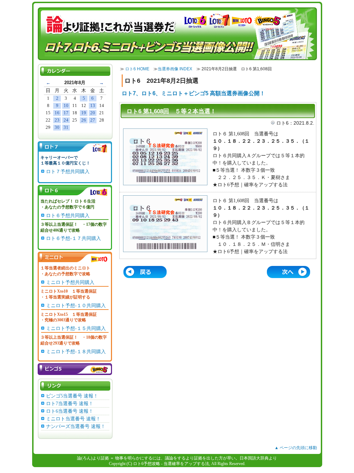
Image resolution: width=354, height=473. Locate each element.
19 (83, 112)
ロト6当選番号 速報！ (69, 411)
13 (92, 105)
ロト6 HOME (137, 68)
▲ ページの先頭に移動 (295, 447)
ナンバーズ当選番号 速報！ (75, 426)
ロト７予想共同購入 (68, 171)
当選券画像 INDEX (175, 68)
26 (83, 120)
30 (57, 127)
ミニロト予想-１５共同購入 (76, 328)
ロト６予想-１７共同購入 (73, 238)
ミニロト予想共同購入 (70, 282)
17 (66, 112)
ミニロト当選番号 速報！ (73, 418)
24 (66, 120)
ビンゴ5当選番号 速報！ (72, 396)
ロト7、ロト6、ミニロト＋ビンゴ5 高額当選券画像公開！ (193, 93)
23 (57, 120)
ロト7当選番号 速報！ (69, 403)
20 (92, 112)
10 (66, 105)
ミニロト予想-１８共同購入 (76, 351)
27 (92, 120)
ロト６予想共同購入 (68, 215)
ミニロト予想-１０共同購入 (76, 305)
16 (57, 112)
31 (66, 127)
